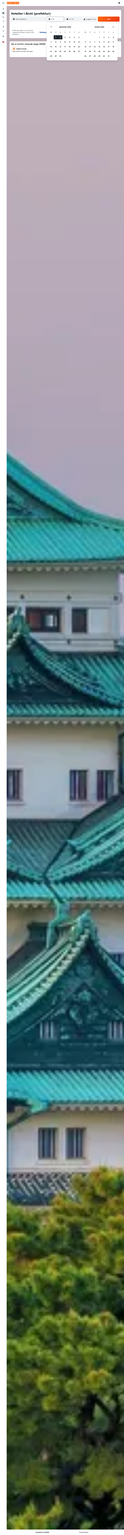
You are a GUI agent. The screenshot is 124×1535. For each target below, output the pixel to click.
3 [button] (108, 37)
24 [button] (65, 51)
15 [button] (55, 47)
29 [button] (56, 56)
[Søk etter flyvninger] (3, 9)
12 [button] (74, 42)
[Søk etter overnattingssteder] (3, 13)
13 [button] (79, 42)
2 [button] (60, 37)
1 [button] (55, 37)
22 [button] (56, 51)
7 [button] (94, 42)
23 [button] (60, 51)
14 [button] (51, 47)
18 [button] (69, 47)
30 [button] (60, 56)
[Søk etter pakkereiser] (3, 21)
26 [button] (74, 51)
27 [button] (79, 51)
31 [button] (108, 56)
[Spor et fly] (3, 31)
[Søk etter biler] (3, 17)
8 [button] (55, 42)
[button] (3, 3)
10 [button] (65, 42)
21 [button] (51, 51)
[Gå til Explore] (3, 27)
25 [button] (70, 51)
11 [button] (69, 42)
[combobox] (30, 19)
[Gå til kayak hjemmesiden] (13, 3)
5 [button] (74, 37)
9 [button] (60, 42)
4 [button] (69, 37)
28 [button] (51, 56)
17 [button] (65, 47)
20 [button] (79, 47)
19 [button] (74, 47)
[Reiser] (3, 36)
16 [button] (60, 47)
